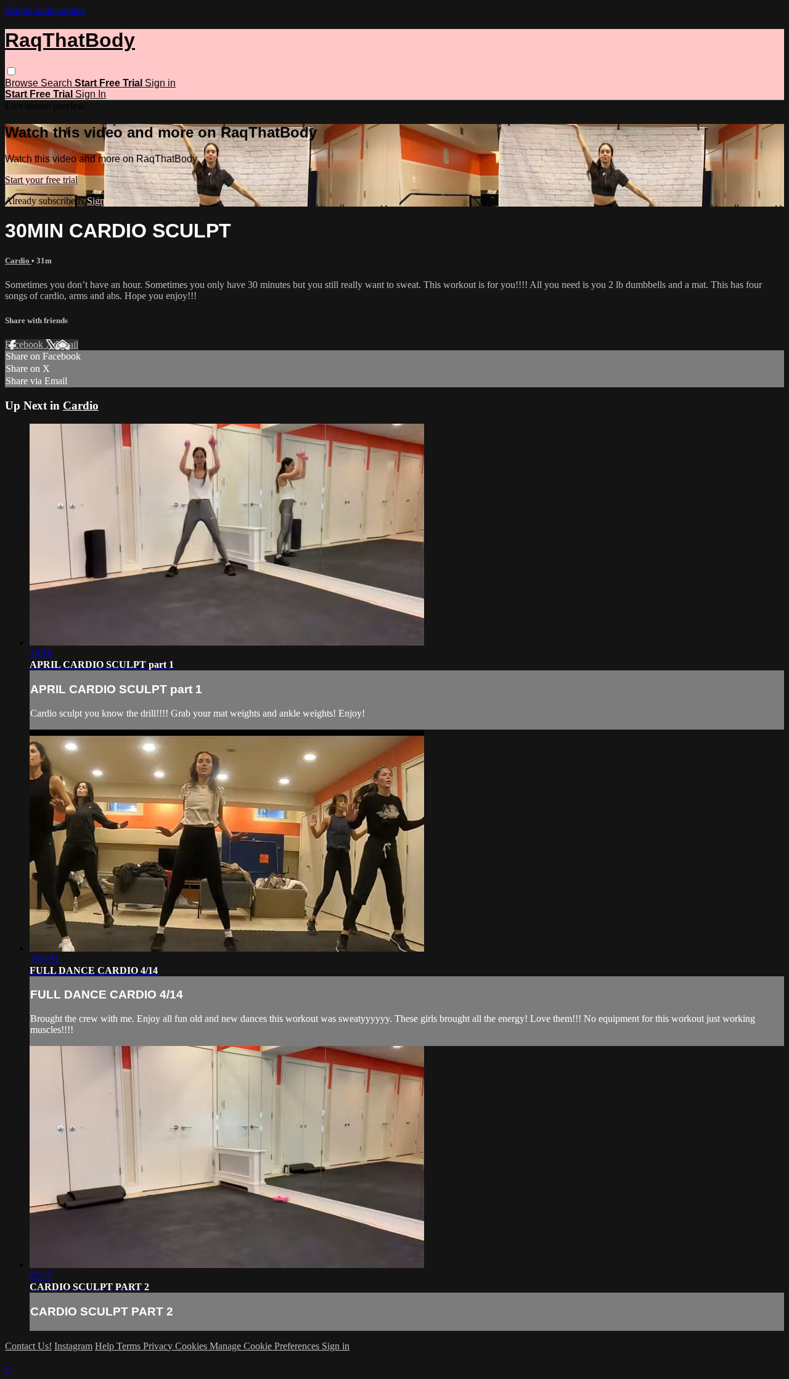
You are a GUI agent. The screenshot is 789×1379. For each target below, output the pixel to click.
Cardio (18, 260)
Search (58, 83)
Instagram (73, 1346)
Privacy (159, 1346)
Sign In (90, 94)
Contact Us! (28, 1346)
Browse (23, 83)
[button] (11, 71)
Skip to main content (45, 10)
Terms (130, 1346)
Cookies (192, 1346)
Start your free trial (41, 180)
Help (106, 1346)
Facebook (25, 344)
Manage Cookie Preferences (266, 1346)
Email (66, 344)
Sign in (160, 83)
